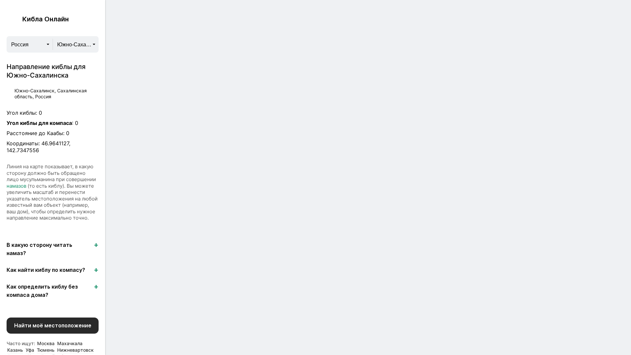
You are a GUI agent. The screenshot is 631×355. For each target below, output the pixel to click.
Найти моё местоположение (52, 325)
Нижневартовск (75, 350)
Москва (46, 343)
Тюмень (46, 350)
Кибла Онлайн (45, 19)
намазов (16, 186)
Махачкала (69, 343)
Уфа (30, 350)
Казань (15, 350)
